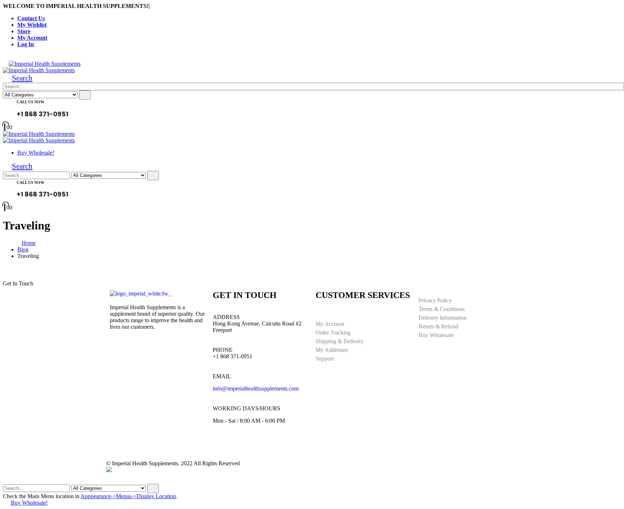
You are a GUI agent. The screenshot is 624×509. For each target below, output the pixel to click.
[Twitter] (261, 446)
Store (23, 31)
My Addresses (332, 350)
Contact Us (31, 18)
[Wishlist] (85, 112)
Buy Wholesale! (35, 153)
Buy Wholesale (436, 335)
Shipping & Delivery (339, 341)
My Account (32, 38)
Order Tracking (333, 332)
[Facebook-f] (222, 446)
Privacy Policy (435, 300)
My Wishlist (32, 25)
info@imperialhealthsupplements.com (256, 388)
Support (325, 358)
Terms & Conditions (442, 309)
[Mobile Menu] (5, 64)
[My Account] (74, 112)
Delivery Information (443, 318)
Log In (25, 44)
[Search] (85, 95)
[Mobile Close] (7, 480)
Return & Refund (438, 326)
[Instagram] (241, 446)
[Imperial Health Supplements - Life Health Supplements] (45, 64)
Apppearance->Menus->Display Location (128, 496)
